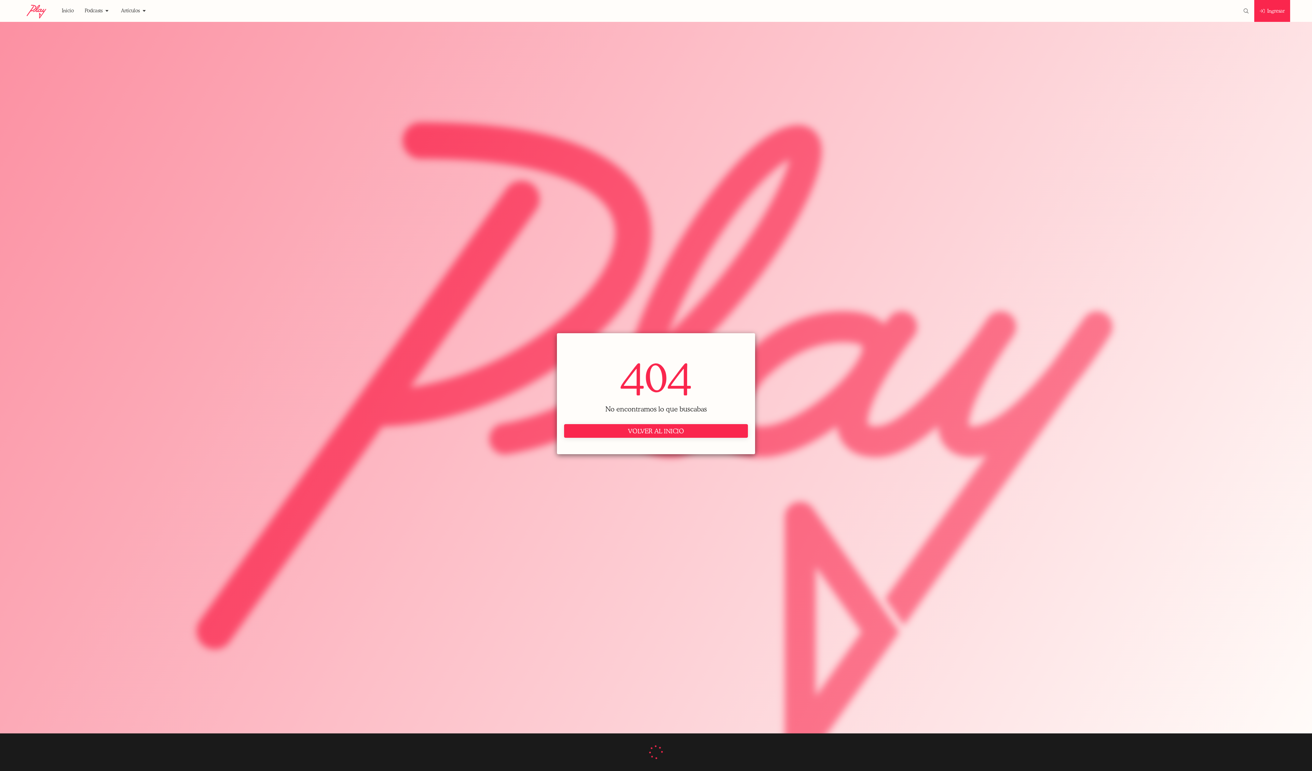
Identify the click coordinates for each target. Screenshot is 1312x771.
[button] (67, 11)
